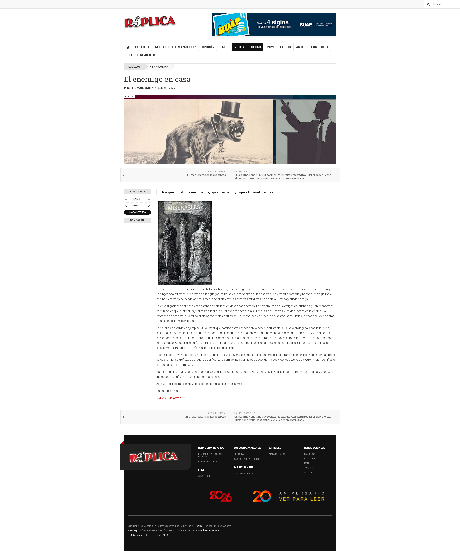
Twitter (308, 468)
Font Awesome (135, 535)
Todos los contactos (246, 473)
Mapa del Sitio (277, 454)
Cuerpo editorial (208, 461)
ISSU (306, 463)
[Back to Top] (3, 554)
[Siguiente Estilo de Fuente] (149, 206)
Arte (300, 47)
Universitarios (278, 47)
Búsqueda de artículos (247, 459)
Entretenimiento (141, 55)
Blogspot (309, 458)
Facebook (309, 454)
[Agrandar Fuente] (149, 199)
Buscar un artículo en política (211, 455)
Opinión (208, 47)
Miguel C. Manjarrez (168, 398)
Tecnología (319, 47)
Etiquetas (239, 454)
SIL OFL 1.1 (168, 535)
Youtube (309, 472)
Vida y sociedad (248, 47)
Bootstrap (132, 530)
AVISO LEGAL (204, 476)
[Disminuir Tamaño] (126, 199)
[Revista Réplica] (150, 21)
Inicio (128, 47)
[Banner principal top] (274, 24)
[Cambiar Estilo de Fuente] (126, 206)
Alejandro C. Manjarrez (176, 47)
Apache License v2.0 (208, 530)
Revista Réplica (195, 526)
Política (142, 47)
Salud (225, 47)
